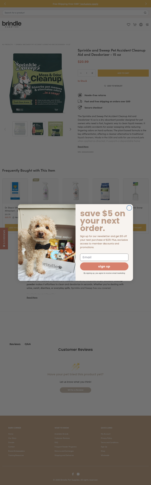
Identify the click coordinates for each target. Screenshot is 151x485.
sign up (104, 266)
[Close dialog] (129, 207)
